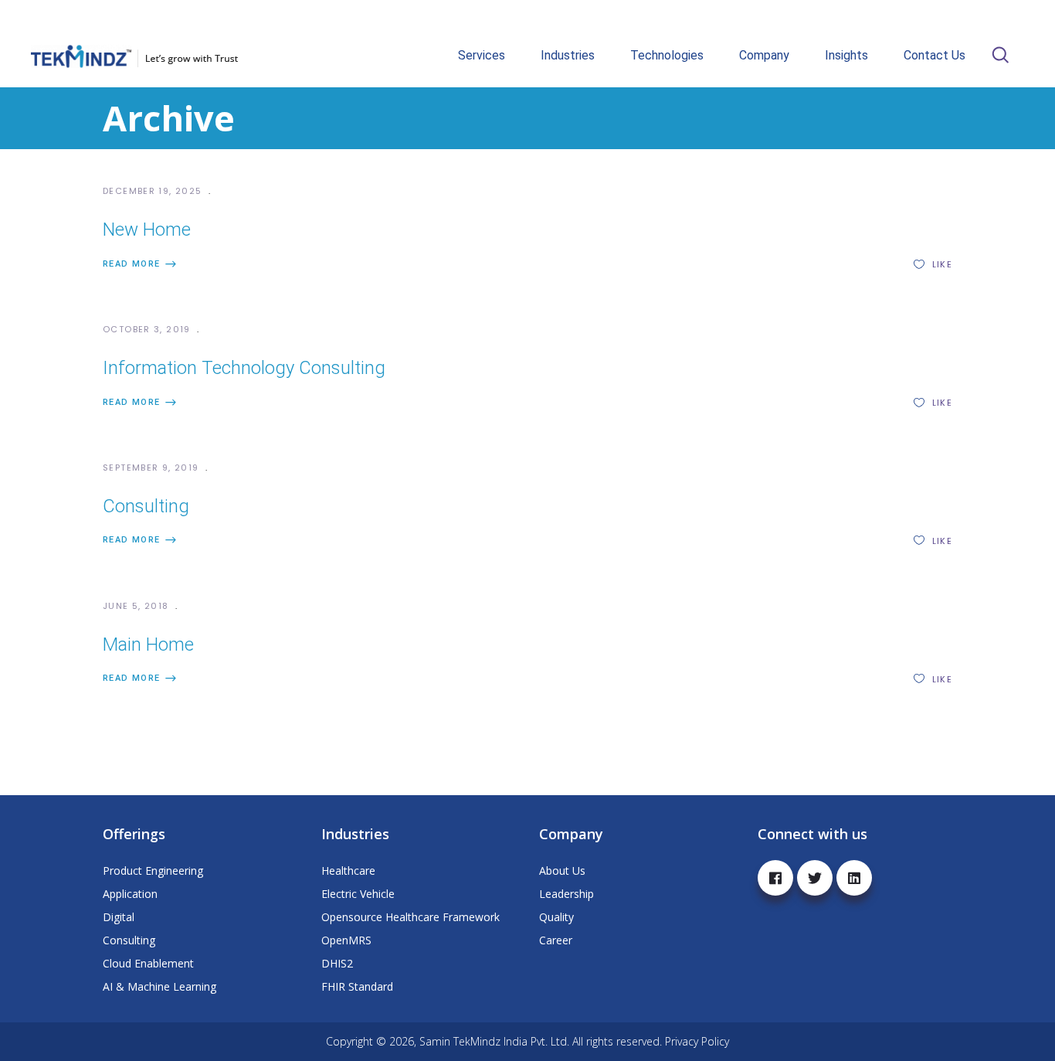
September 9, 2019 (152, 467)
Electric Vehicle (358, 893)
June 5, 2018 (137, 606)
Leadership (566, 893)
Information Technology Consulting (244, 368)
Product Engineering (153, 870)
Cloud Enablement (148, 963)
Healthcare (348, 870)
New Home (147, 229)
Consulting (146, 506)
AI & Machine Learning (159, 986)
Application (130, 893)
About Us (562, 870)
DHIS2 (337, 963)
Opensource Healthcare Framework (410, 917)
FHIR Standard (357, 986)
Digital (118, 917)
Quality (556, 917)
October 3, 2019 (148, 329)
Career (555, 940)
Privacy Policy (697, 1041)
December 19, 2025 (154, 191)
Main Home (148, 644)
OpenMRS (346, 940)
